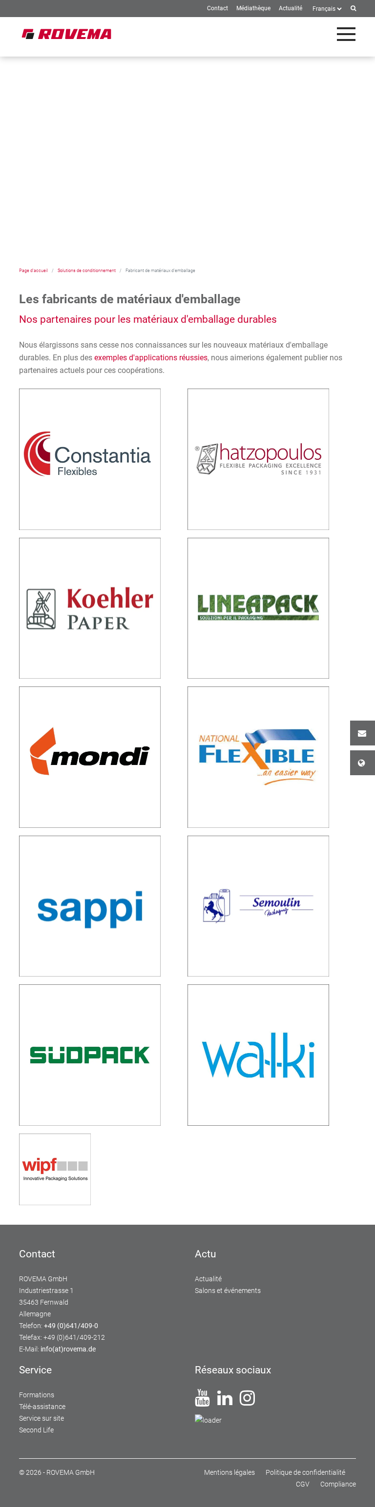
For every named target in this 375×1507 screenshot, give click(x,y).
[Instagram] (247, 1402)
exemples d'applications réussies (151, 357)
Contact (362, 733)
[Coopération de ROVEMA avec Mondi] (90, 756)
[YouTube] (202, 1402)
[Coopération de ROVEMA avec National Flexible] (258, 756)
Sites (362, 762)
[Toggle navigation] (346, 34)
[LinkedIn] (224, 1402)
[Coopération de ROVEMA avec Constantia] (90, 458)
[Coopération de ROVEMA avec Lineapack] (258, 607)
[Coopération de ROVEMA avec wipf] (55, 1168)
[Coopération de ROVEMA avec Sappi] (90, 905)
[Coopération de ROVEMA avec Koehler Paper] (90, 607)
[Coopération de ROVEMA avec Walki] (258, 1054)
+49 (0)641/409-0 (71, 1326)
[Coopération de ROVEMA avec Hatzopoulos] (258, 458)
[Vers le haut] (356, 1488)
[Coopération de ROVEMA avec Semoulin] (258, 905)
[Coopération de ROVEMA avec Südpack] (90, 1054)
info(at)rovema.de (68, 1349)
